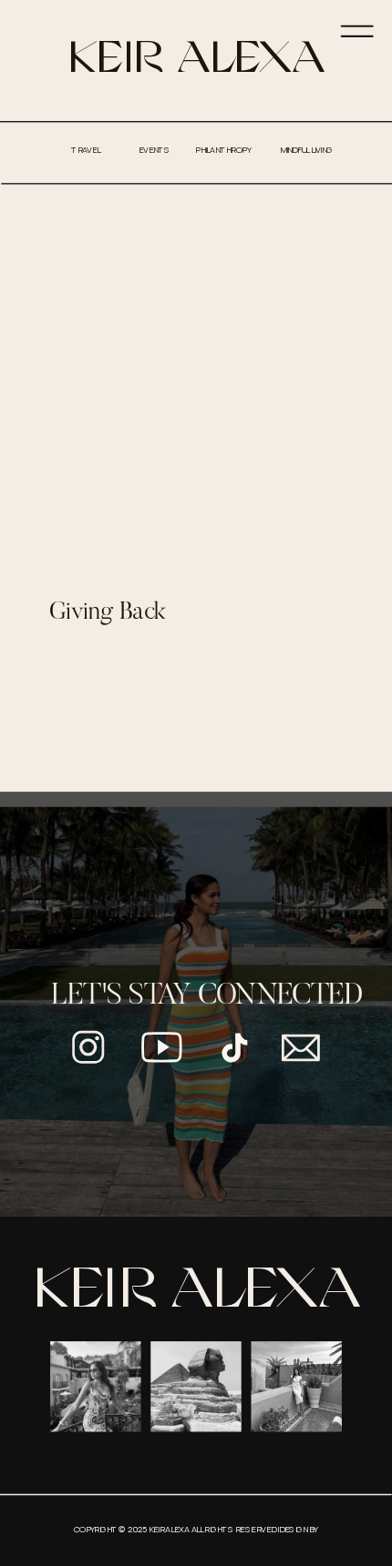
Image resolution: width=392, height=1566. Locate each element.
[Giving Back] (196, 384)
